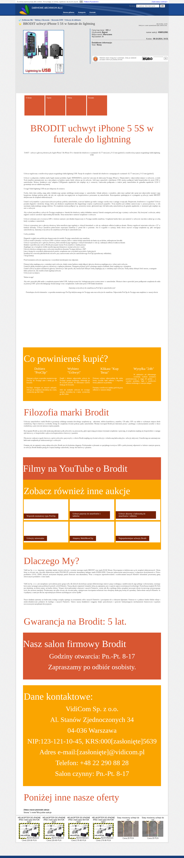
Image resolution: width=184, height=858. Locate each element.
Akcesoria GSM (57, 20)
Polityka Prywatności (91, 2)
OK (81, 2)
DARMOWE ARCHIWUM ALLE (47, 8)
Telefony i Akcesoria (42, 20)
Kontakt (93, 12)
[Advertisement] (125, 50)
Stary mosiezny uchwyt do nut (128, 819)
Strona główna (68, 12)
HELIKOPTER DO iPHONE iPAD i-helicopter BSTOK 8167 (29, 820)
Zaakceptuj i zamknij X (159, 2)
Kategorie (82, 12)
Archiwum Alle (27, 20)
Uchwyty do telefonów (73, 20)
